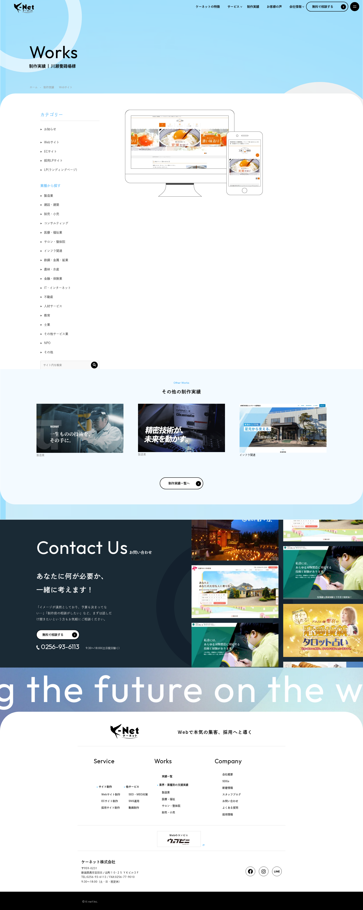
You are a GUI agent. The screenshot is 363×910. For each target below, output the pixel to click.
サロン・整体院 (54, 241)
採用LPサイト (53, 160)
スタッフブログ (231, 794)
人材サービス (53, 306)
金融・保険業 (53, 278)
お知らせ (50, 129)
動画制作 (134, 807)
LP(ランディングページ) (60, 169)
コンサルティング (56, 223)
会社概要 (227, 774)
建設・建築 (51, 204)
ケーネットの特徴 (208, 6)
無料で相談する (322, 6)
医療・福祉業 (53, 232)
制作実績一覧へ (179, 483)
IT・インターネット (57, 287)
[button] (94, 365)
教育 (47, 315)
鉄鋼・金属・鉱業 (56, 260)
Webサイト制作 (110, 794)
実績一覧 (167, 776)
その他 (48, 352)
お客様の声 (274, 6)
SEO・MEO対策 (138, 794)
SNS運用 (134, 801)
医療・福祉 (168, 799)
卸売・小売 (51, 213)
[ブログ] (79, 428)
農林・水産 (51, 269)
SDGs (225, 781)
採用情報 (227, 814)
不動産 (48, 296)
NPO (47, 342)
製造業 (48, 195)
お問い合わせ (230, 801)
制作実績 (253, 6)
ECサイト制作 (109, 801)
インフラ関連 (53, 250)
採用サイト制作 (110, 807)
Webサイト (51, 142)
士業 (47, 324)
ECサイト (50, 151)
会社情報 (295, 6)
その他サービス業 (56, 333)
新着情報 (227, 788)
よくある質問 (230, 807)
